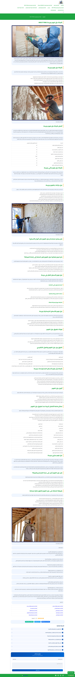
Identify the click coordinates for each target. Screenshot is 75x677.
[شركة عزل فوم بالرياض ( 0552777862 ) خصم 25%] (61, 2)
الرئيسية (62, 5)
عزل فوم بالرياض (53, 10)
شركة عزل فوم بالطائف (33, 610)
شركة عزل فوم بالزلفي (59, 610)
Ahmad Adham (25, 675)
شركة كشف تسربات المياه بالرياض (31, 7)
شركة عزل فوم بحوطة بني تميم (57, 606)
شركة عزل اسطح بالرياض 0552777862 (58, 7)
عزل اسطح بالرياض (61, 10)
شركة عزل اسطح (56, 5)
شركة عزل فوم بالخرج (59, 615)
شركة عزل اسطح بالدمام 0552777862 (30, 5)
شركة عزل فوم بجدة (33, 608)
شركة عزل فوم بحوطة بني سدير (32, 606)
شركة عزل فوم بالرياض (42, 7)
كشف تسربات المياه (20, 7)
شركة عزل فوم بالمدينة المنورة (32, 612)
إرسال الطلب (37, 670)
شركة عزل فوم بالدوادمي (58, 608)
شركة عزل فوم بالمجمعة (33, 615)
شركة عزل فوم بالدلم (59, 612)
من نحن (49, 7)
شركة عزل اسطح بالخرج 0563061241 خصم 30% (45, 5)
